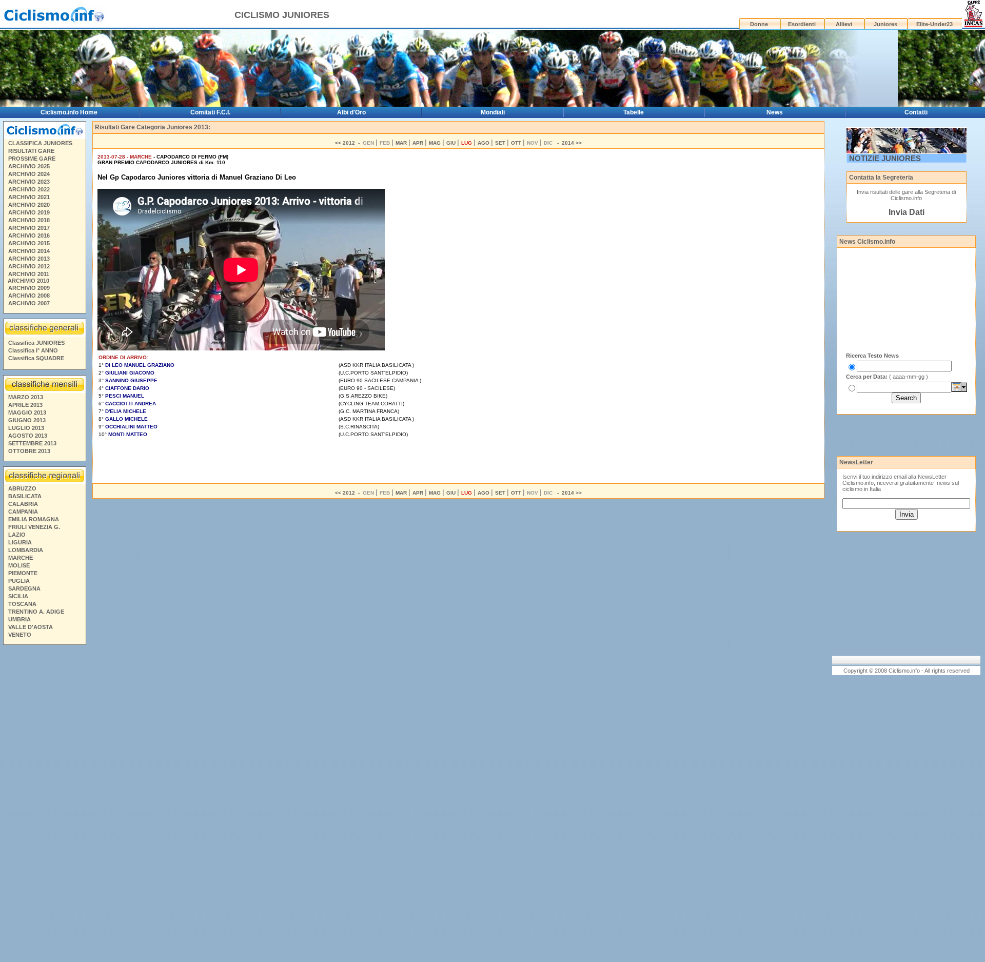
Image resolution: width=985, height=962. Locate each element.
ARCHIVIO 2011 (28, 274)
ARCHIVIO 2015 (29, 243)
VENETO (19, 635)
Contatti (916, 112)
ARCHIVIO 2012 (29, 266)
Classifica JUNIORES (36, 343)
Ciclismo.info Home (69, 112)
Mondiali (493, 112)
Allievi (844, 24)
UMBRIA (19, 619)
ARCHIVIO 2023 (29, 182)
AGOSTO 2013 (27, 436)
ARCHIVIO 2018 (29, 220)
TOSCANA (22, 604)
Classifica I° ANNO (33, 350)
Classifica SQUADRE (36, 358)
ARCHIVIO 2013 (29, 259)
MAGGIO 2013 (27, 412)
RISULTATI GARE (31, 151)
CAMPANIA (23, 511)
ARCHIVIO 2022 (29, 189)
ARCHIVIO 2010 (28, 281)
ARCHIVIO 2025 (29, 166)
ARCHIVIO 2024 (29, 174)
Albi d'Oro (351, 112)
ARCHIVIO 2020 (29, 205)
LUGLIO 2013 (26, 428)
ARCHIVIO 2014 (29, 251)
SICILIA (18, 596)
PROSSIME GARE (31, 158)
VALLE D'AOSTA (30, 627)
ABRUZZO (22, 488)
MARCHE (20, 558)
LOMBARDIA (25, 550)
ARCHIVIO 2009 (29, 288)
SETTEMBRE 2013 (32, 443)
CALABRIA (23, 504)
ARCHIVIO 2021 (29, 197)
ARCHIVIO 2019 (29, 212)
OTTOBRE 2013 (29, 451)
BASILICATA (25, 496)
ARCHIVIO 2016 (29, 235)
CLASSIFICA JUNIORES (40, 143)
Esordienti (802, 24)
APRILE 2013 (25, 405)
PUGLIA (19, 581)
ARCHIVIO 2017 (29, 228)
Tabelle (633, 112)
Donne (759, 24)
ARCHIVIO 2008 (29, 295)
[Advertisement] (44, 805)
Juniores (885, 24)
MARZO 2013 (25, 397)
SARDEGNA (24, 588)
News (774, 112)
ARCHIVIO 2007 (29, 303)
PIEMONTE (22, 573)
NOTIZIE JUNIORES (885, 158)
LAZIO (17, 535)
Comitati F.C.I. (210, 112)
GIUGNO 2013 (27, 420)
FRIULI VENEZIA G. (34, 527)
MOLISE (19, 565)
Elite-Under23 (934, 24)
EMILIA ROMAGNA (33, 519)
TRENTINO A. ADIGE (36, 611)
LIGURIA (20, 542)
